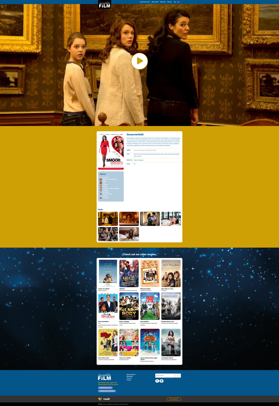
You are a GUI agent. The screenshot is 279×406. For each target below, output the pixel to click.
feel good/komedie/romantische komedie (148, 323)
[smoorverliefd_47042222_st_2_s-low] (108, 219)
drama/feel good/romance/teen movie (127, 323)
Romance (141, 150)
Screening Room (173, 399)
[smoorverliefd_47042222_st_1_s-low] (129, 219)
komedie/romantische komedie (106, 358)
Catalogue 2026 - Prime (105, 387)
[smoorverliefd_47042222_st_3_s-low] (129, 234)
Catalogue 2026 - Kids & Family (107, 390)
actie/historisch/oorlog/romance (169, 322)
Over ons (162, 2)
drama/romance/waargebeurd (168, 358)
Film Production (144, 2)
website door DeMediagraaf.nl (120, 404)
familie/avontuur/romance (148, 359)
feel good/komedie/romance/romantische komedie (108, 324)
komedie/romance (125, 358)
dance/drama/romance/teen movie (128, 289)
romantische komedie (145, 289)
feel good (167, 289)
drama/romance (103, 289)
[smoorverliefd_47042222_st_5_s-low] (150, 219)
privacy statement (107, 404)
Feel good (136, 150)
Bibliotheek (155, 2)
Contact (169, 2)
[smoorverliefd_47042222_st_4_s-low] (108, 234)
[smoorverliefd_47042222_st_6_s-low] (171, 219)
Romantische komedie (150, 150)
